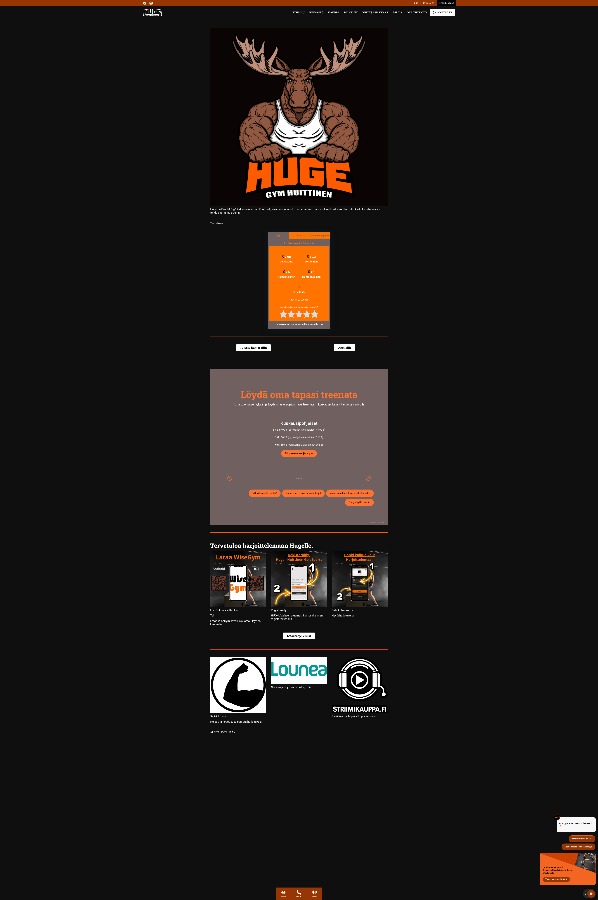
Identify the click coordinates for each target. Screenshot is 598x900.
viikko (299, 235)
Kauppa (333, 12)
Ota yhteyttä (417, 12)
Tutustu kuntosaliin (253, 347)
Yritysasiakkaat (375, 12)
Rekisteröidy (428, 3)
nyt (278, 235)
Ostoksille (344, 347)
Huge (415, 3)
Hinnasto (316, 12)
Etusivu (298, 12)
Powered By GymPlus (299, 300)
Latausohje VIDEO (299, 636)
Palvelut (351, 12)
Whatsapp (444, 12)
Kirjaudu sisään (446, 3)
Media (397, 12)
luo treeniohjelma (319, 235)
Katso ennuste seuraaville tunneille (298, 324)
